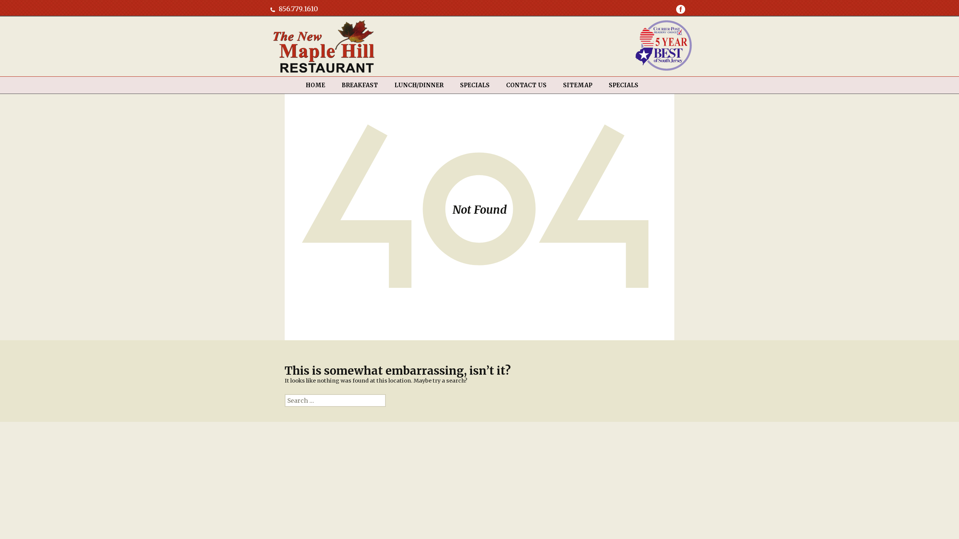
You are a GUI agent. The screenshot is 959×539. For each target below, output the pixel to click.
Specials (623, 85)
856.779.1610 (298, 8)
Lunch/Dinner (419, 85)
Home (315, 85)
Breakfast (360, 85)
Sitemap (577, 85)
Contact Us (526, 85)
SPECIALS (475, 85)
